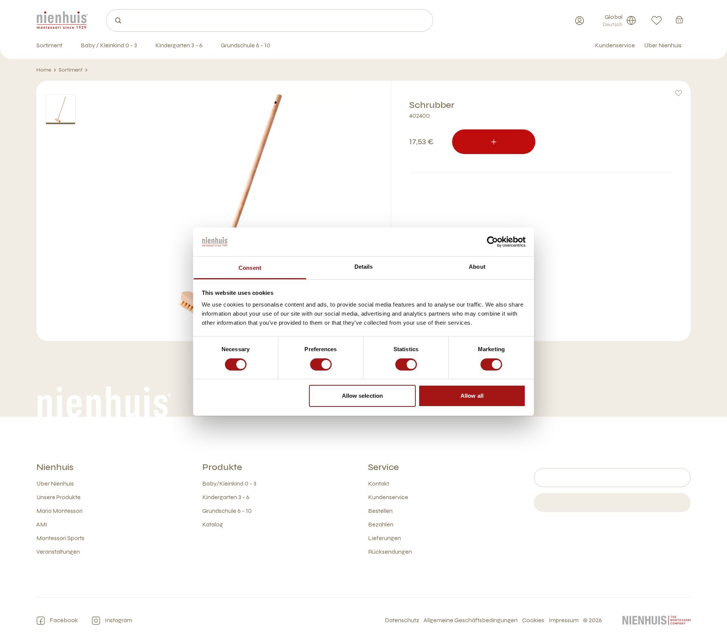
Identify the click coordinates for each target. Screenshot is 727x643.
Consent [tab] (250, 268)
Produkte (222, 467)
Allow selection (362, 395)
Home (43, 70)
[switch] (321, 364)
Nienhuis (54, 467)
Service (383, 467)
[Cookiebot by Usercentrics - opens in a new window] (492, 242)
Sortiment (71, 70)
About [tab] (477, 266)
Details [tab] (363, 266)
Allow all (472, 395)
